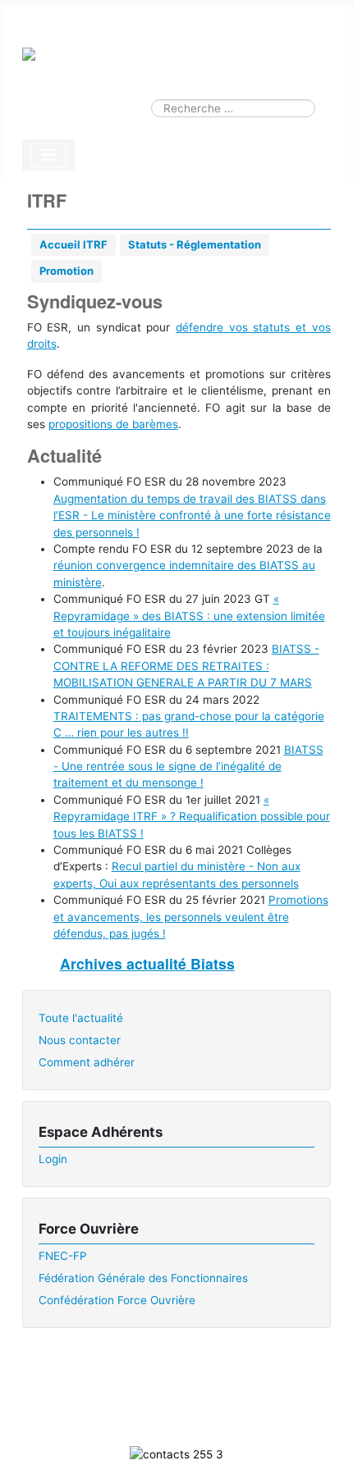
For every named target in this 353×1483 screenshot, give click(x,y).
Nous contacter (80, 1040)
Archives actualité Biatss (147, 963)
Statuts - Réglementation (194, 244)
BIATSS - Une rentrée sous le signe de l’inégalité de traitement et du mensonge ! (188, 766)
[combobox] (233, 108)
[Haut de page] (326, 1455)
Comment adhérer (87, 1062)
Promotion (66, 270)
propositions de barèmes (113, 424)
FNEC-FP (63, 1255)
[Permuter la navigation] (48, 155)
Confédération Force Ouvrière (117, 1300)
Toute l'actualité (81, 1017)
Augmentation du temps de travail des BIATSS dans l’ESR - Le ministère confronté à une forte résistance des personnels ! (192, 515)
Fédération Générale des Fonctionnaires (143, 1278)
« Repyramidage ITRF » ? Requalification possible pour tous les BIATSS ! (191, 816)
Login (53, 1159)
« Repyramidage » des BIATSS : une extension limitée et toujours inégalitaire (189, 615)
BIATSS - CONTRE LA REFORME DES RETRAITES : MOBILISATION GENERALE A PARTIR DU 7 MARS (186, 665)
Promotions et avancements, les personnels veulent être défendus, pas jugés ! (190, 916)
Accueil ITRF (73, 244)
